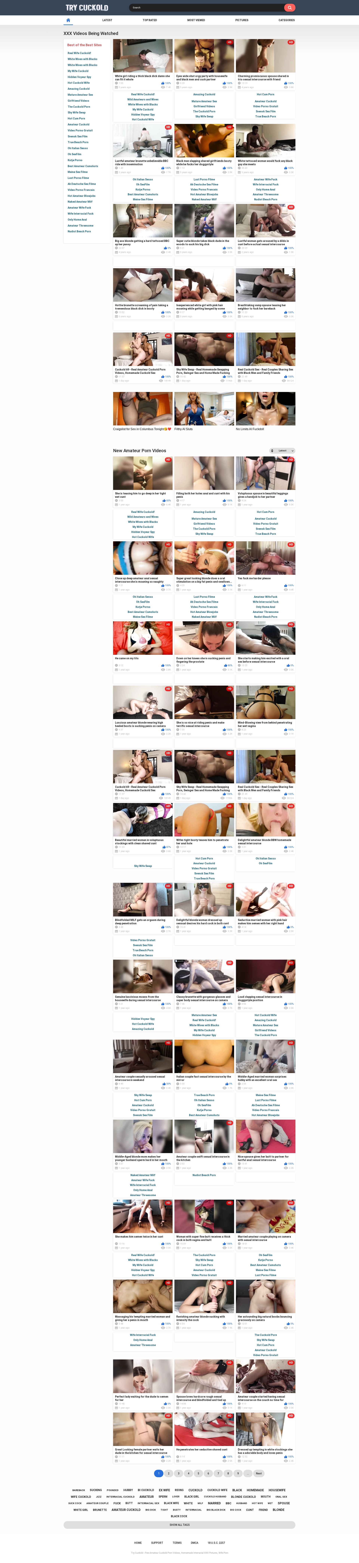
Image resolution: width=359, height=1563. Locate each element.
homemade (255, 1490)
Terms (177, 1542)
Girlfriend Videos (78, 100)
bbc (228, 1503)
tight (164, 1510)
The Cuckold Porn (79, 106)
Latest (107, 20)
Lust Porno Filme (78, 177)
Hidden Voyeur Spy (79, 77)
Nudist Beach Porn (79, 231)
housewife (277, 1490)
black (237, 1490)
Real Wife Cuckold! (79, 53)
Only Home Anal (77, 219)
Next (259, 1473)
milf (200, 1503)
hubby (128, 1490)
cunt (250, 1510)
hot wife (257, 1503)
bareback (78, 1490)
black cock (179, 1516)
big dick (150, 1509)
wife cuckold (81, 1497)
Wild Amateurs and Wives (143, 99)
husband (241, 1503)
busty (177, 1510)
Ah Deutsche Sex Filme (82, 183)
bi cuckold (146, 1490)
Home (138, 1542)
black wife (171, 1503)
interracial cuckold (120, 1496)
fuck (117, 1503)
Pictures (241, 20)
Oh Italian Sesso (78, 148)
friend (263, 1509)
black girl (191, 1496)
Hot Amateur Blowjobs (82, 195)
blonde (278, 1510)
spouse (284, 1503)
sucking (96, 1490)
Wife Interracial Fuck (80, 213)
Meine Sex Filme (78, 171)
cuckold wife (217, 1490)
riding (179, 1490)
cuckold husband (215, 1496)
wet (270, 1503)
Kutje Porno (75, 160)
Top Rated (150, 20)
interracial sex (148, 1503)
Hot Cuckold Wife (79, 82)
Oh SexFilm (74, 154)
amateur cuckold (126, 1510)
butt (129, 1503)
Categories (287, 20)
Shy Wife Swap (76, 112)
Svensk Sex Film (78, 136)
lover (176, 1496)
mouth (266, 1496)
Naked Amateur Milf (80, 201)
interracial (193, 1509)
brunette (100, 1509)
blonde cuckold (243, 1497)
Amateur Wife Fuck (79, 207)
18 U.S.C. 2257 (216, 1542)
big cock (235, 1510)
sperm (163, 1496)
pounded (113, 1490)
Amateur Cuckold (78, 124)
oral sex (281, 1496)
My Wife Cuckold (78, 71)
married (214, 1503)
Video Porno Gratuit (80, 130)
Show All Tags (180, 1524)
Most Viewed (196, 20)
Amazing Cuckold (79, 88)
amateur (146, 1497)
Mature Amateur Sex (80, 94)
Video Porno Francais (81, 189)
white (188, 1503)
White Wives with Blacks (82, 59)
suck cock (75, 1503)
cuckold (195, 1490)
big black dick (216, 1509)
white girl (80, 1509)
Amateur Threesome (80, 225)
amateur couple (97, 1503)
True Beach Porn (78, 142)
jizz (99, 1496)
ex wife (164, 1490)
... (248, 1473)
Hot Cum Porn (76, 118)
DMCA (194, 1542)
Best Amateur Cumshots (83, 166)
